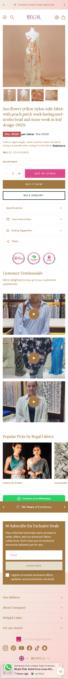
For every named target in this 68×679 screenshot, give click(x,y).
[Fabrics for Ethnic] (27, 461)
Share (15, 241)
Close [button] (34, 597)
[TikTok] (37, 648)
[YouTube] (21, 648)
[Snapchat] (44, 648)
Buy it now (34, 184)
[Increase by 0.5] (19, 173)
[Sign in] (57, 17)
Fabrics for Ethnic (12, 483)
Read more (59, 145)
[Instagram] (5, 648)
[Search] (12, 17)
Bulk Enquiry (34, 195)
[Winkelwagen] (63, 17)
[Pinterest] (13, 648)
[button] (3, 5)
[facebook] (29, 648)
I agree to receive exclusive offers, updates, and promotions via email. (33, 577)
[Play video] (34, 314)
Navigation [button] (5, 17)
